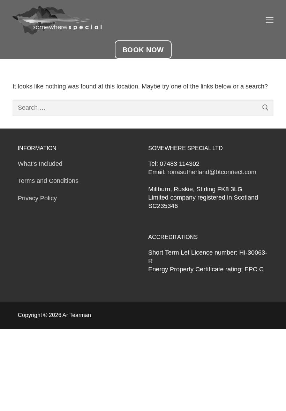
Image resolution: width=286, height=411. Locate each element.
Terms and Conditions (48, 180)
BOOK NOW (143, 50)
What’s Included (40, 163)
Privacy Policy (37, 198)
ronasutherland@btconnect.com (211, 172)
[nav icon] (269, 20)
